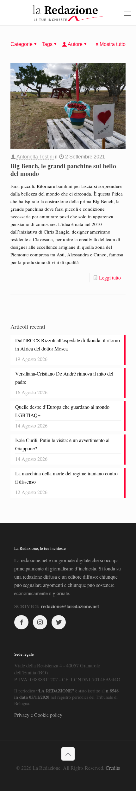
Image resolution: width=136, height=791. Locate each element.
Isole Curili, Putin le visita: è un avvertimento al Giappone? (62, 444)
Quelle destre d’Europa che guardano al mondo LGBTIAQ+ (62, 410)
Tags (47, 44)
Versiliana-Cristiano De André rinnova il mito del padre (64, 377)
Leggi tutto (110, 277)
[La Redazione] (68, 12)
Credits (113, 767)
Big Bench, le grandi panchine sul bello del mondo (63, 169)
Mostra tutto (113, 44)
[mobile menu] (127, 12)
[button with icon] (21, 622)
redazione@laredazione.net (70, 606)
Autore (75, 44)
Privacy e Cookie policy (38, 714)
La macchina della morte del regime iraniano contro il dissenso (66, 477)
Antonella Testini (35, 156)
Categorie (21, 44)
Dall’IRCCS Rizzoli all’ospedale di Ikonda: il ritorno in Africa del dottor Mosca (67, 344)
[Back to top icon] (68, 754)
